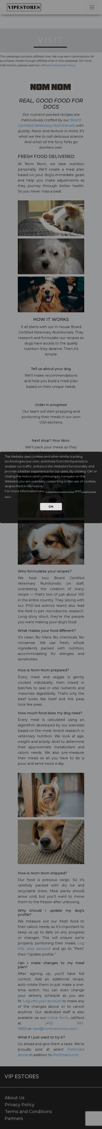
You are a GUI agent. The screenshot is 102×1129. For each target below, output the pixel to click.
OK (51, 506)
